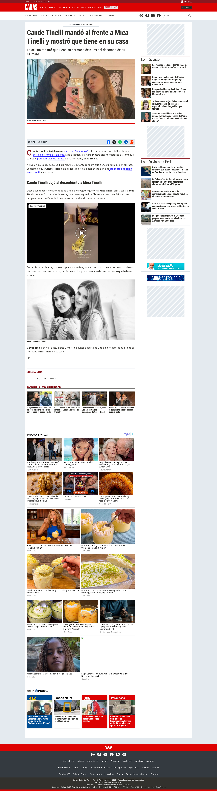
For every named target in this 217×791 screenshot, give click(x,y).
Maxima (155, 767)
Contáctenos (96, 774)
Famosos (53, 7)
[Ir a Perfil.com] (186, 2)
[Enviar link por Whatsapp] (120, 142)
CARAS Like (111, 7)
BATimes (150, 761)
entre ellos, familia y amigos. (49, 154)
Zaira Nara (110, 16)
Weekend (115, 761)
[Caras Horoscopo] (165, 280)
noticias (39, 698)
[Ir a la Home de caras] (31, 9)
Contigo (84, 767)
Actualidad (64, 7)
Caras (75, 767)
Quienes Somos (80, 774)
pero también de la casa (51, 158)
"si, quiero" (81, 151)
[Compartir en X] (114, 142)
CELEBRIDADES (74, 25)
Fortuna (104, 761)
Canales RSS (64, 774)
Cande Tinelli (33, 378)
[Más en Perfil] (41, 691)
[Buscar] (189, 15)
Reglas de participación (137, 774)
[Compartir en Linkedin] (126, 142)
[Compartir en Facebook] (108, 142)
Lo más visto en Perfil (157, 162)
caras (94, 698)
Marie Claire (92, 761)
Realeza (75, 7)
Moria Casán (57, 16)
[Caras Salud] (165, 268)
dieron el (69, 151)
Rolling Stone (120, 767)
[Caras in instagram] (141, 15)
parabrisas (122, 698)
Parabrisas (127, 761)
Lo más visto (150, 59)
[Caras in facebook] (147, 15)
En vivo (188, 7)
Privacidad (109, 774)
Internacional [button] (95, 7)
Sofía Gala (45, 16)
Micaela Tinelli (48, 378)
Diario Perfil (68, 761)
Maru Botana (70, 16)
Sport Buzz (134, 767)
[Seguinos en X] (153, 15)
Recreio (145, 767)
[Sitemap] (124, 754)
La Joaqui (82, 16)
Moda (83, 7)
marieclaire (67, 698)
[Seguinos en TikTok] (159, 15)
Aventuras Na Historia (101, 767)
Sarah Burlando (96, 16)
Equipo (120, 774)
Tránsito (154, 774)
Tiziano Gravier (31, 16)
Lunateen (139, 761)
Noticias (43, 7)
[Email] (131, 142)
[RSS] (118, 754)
